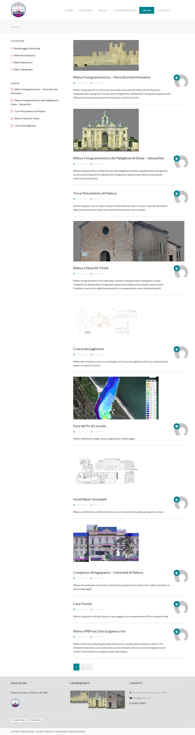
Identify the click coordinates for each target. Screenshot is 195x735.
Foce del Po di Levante (89, 426)
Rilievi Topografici (23, 69)
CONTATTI (163, 10)
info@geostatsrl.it (141, 697)
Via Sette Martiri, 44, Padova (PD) (149, 692)
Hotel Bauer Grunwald (90, 499)
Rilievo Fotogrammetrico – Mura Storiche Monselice (112, 77)
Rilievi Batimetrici (23, 62)
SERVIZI (102, 10)
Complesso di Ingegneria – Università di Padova (108, 572)
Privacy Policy (36, 720)
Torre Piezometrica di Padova (95, 193)
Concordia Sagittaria (88, 349)
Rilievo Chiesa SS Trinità (90, 268)
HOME (69, 10)
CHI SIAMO (85, 10)
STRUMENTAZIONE (124, 10)
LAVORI (146, 10)
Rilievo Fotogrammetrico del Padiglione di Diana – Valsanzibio (118, 158)
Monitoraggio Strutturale (27, 48)
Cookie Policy (19, 720)
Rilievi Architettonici (24, 55)
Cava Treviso (82, 604)
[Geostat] (18, 9)
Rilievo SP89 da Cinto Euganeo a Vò (99, 631)
